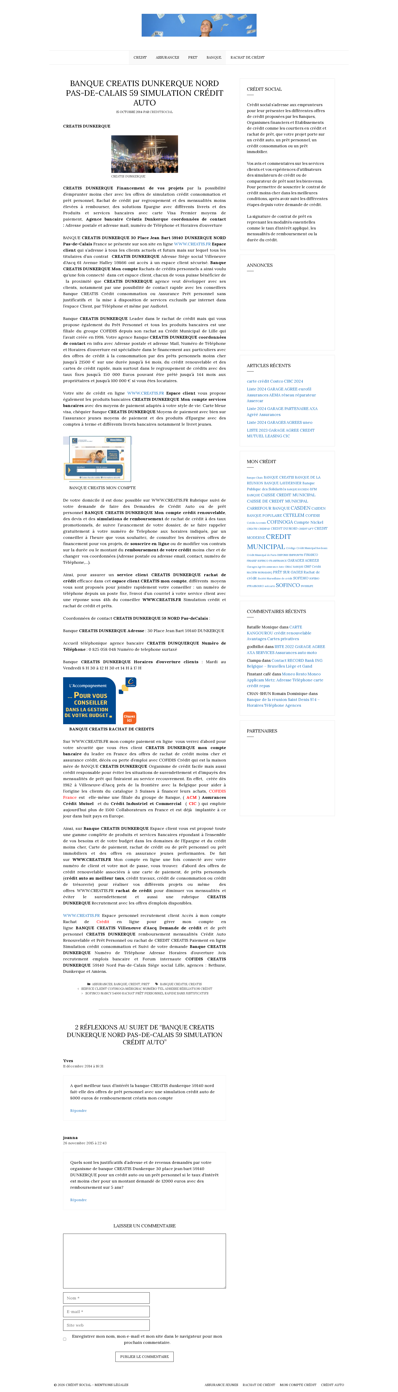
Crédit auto (332, 1385)
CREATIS (195, 984)
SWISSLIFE (307, 586)
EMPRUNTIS (296, 555)
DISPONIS (282, 555)
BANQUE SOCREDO (298, 489)
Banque (214, 57)
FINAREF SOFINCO (257, 560)
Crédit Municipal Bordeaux (312, 548)
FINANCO (311, 555)
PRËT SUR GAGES (288, 572)
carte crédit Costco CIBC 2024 (275, 381)
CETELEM (293, 515)
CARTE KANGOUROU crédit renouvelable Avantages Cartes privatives (279, 633)
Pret (192, 57)
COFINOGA (280, 522)
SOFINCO (288, 584)
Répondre (78, 1110)
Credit (140, 57)
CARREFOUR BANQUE (268, 508)
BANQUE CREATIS (173, 984)
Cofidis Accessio (256, 522)
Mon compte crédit (298, 1385)
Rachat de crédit (248, 57)
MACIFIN (252, 572)
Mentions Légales (111, 1385)
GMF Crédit (312, 567)
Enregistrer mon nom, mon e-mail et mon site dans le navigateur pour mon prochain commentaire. (147, 1339)
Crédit (103, 921)
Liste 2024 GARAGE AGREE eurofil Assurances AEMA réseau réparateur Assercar (281, 395)
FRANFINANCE (278, 560)
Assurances (167, 57)
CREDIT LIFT (305, 528)
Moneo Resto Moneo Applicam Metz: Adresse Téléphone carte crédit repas (285, 679)
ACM (191, 797)
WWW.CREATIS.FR (192, 244)
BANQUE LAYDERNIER (282, 483)
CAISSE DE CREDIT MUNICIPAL (277, 501)
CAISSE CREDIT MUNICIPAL (288, 494)
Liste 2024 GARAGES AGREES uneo (279, 422)
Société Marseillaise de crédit (275, 578)
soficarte (270, 586)
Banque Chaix (255, 477)
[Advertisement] (281, 313)
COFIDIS (312, 515)
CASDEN (300, 508)
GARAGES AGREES (303, 560)
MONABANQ (265, 572)
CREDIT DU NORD (284, 529)
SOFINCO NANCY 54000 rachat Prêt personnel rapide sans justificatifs (146, 993)
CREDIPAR (264, 528)
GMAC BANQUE (294, 566)
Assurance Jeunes (221, 1385)
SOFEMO (300, 578)
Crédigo (291, 548)
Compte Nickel (308, 522)
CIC (192, 803)
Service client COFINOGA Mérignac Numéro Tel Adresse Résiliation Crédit (146, 989)
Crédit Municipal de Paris (261, 555)
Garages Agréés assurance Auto (265, 566)
